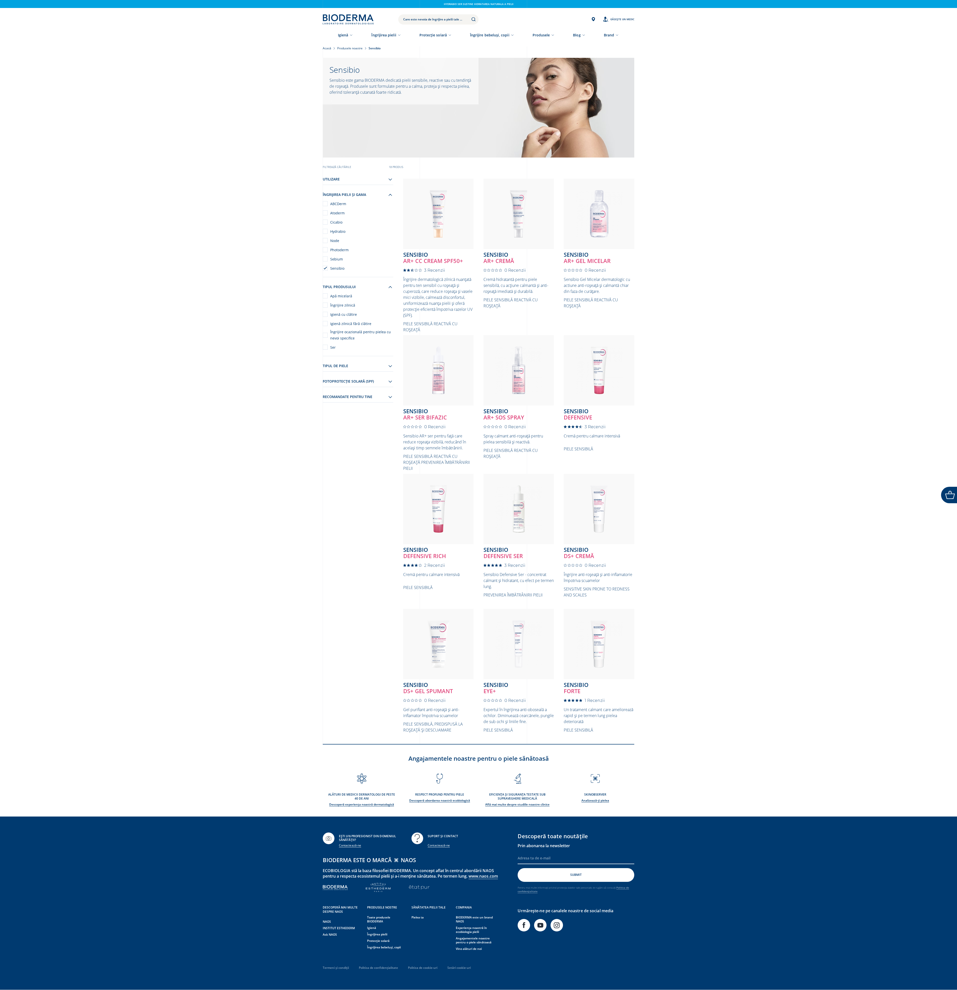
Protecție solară (433, 35)
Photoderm (339, 250)
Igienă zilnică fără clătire (350, 323)
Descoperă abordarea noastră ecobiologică (439, 800)
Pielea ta (417, 917)
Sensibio (337, 268)
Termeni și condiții (336, 968)
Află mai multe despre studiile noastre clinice (517, 804)
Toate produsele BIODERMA (378, 919)
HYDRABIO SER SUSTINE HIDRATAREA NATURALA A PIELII (478, 4)
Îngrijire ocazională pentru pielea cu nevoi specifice (360, 335)
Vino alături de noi (469, 949)
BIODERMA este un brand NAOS (474, 919)
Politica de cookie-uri (422, 968)
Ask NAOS (330, 934)
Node (334, 240)
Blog (576, 35)
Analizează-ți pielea (595, 800)
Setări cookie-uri (459, 968)
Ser (333, 347)
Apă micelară (341, 296)
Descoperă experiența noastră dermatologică (361, 804)
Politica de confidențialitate (378, 968)
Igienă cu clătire (343, 314)
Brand (609, 35)
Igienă (343, 35)
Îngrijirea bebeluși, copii (384, 947)
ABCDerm (338, 203)
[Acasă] (348, 19)
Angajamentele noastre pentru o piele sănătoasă (473, 940)
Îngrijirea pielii (383, 35)
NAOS (327, 921)
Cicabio (336, 222)
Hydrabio (337, 231)
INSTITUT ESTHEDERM (339, 928)
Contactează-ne (350, 845)
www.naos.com (483, 876)
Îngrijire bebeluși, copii (489, 35)
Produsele (541, 35)
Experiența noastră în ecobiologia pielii (471, 930)
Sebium (336, 259)
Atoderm (337, 213)
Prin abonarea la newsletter (544, 845)
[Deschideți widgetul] (949, 495)
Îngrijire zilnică (342, 305)
